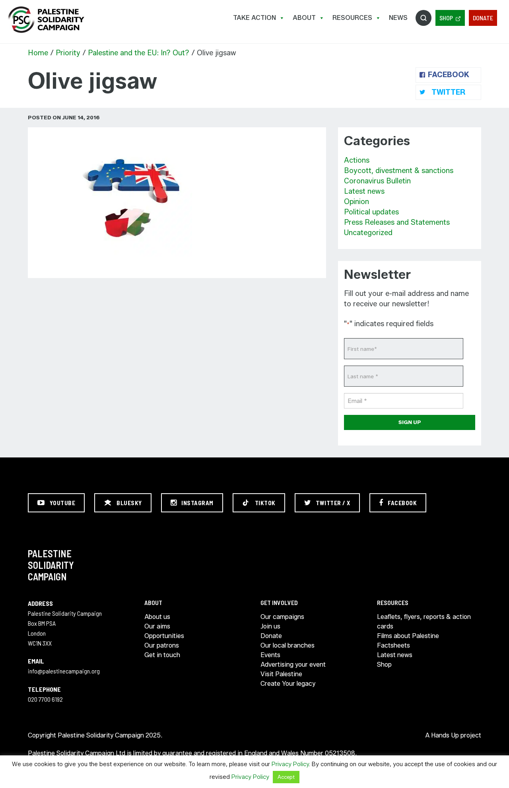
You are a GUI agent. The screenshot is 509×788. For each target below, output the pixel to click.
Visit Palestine (281, 674)
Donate (483, 17)
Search (423, 18)
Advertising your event (293, 664)
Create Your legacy (287, 683)
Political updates (371, 212)
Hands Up (445, 735)
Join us (270, 626)
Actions (356, 160)
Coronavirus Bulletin (377, 181)
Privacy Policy (290, 764)
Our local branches (287, 645)
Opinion (356, 201)
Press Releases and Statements (397, 222)
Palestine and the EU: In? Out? (138, 53)
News (398, 17)
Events (270, 655)
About (304, 17)
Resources (352, 17)
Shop (446, 17)
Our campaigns (282, 617)
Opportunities (164, 636)
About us (157, 617)
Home (38, 53)
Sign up (409, 422)
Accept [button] (286, 777)
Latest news (364, 191)
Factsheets (393, 645)
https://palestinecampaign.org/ (45, 20)
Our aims (157, 626)
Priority (68, 53)
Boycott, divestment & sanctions (398, 170)
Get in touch (162, 655)
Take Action (254, 17)
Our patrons (161, 645)
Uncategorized (368, 232)
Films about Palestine (408, 636)
